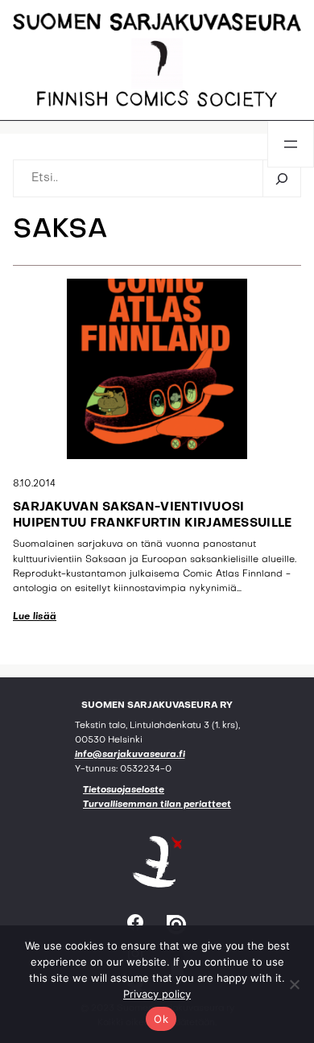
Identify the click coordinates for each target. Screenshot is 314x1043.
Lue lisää (34, 617)
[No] (294, 984)
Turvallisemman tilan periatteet (157, 805)
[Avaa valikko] (290, 144)
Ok (161, 1018)
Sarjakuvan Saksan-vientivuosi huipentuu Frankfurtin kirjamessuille (152, 515)
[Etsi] (281, 178)
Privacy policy (157, 993)
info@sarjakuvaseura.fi (130, 755)
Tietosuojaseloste (123, 790)
